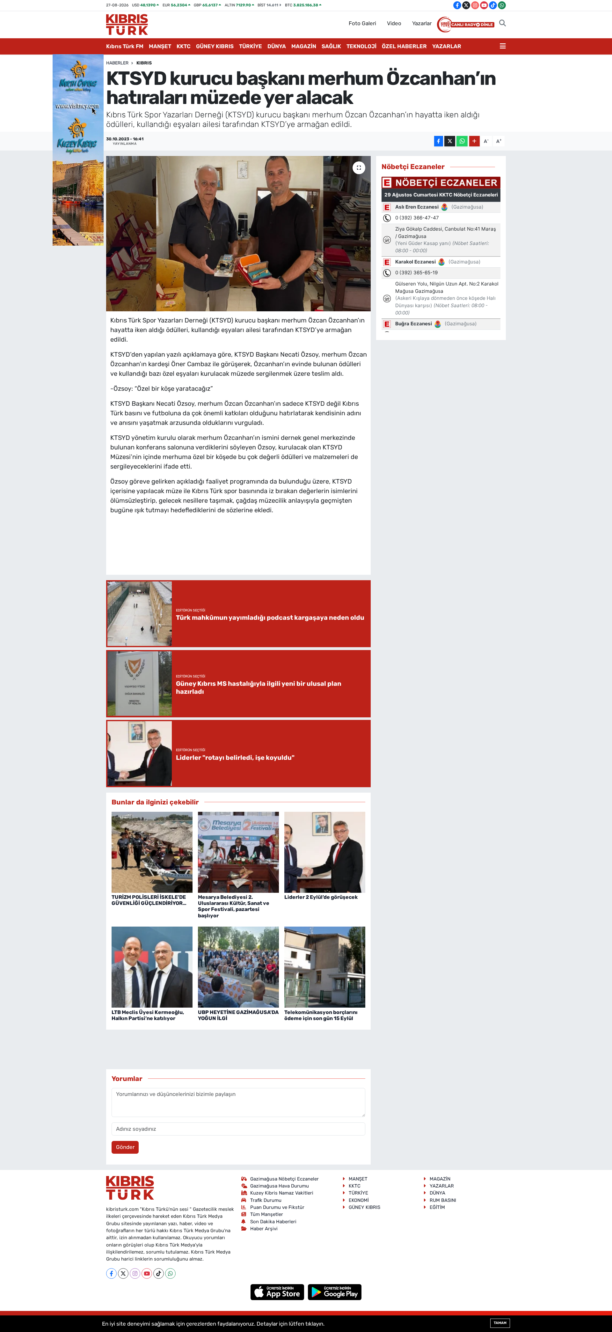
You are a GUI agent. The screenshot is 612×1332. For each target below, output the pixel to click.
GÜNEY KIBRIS (215, 46)
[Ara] (502, 23)
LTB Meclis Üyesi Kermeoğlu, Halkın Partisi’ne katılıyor (148, 1015)
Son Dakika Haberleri (273, 1222)
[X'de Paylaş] (449, 141)
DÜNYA (276, 46)
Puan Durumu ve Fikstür (277, 1207)
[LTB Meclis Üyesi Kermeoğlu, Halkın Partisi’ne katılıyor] (152, 967)
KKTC (184, 46)
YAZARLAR (446, 46)
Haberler (117, 63)
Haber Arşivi (264, 1229)
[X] (123, 1273)
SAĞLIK (331, 46)
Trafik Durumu (265, 1200)
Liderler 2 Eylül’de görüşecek (321, 897)
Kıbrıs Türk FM (124, 46)
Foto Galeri (362, 23)
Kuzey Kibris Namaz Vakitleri (281, 1193)
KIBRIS (144, 63)
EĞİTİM (437, 1207)
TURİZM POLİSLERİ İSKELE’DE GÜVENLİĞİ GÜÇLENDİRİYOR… (149, 900)
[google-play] (335, 1291)
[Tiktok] (158, 1273)
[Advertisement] (238, 550)
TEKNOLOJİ (361, 46)
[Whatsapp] (170, 1273)
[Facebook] (111, 1273)
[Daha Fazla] (474, 141)
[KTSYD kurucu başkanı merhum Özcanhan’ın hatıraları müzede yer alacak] (238, 233)
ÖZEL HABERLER (404, 46)
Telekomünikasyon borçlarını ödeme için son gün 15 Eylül (321, 1015)
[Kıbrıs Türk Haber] (127, 24)
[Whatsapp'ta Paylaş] (462, 141)
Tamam (500, 1323)
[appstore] (278, 1291)
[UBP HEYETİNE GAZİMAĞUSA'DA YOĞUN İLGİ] (238, 967)
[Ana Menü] (503, 46)
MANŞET (160, 46)
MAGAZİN (303, 46)
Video (394, 23)
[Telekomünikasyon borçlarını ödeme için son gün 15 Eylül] (324, 967)
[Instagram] (135, 1273)
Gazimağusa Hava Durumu (279, 1186)
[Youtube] (147, 1273)
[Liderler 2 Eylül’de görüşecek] (324, 851)
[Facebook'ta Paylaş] (438, 141)
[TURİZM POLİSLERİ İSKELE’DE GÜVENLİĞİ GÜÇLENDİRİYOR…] (152, 851)
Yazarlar (422, 23)
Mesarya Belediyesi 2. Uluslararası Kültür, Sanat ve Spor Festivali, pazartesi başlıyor (233, 906)
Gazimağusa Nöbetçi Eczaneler (284, 1179)
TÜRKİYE (250, 46)
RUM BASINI (443, 1200)
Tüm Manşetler (266, 1214)
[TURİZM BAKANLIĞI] (78, 149)
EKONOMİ (359, 1200)
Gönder (125, 1147)
